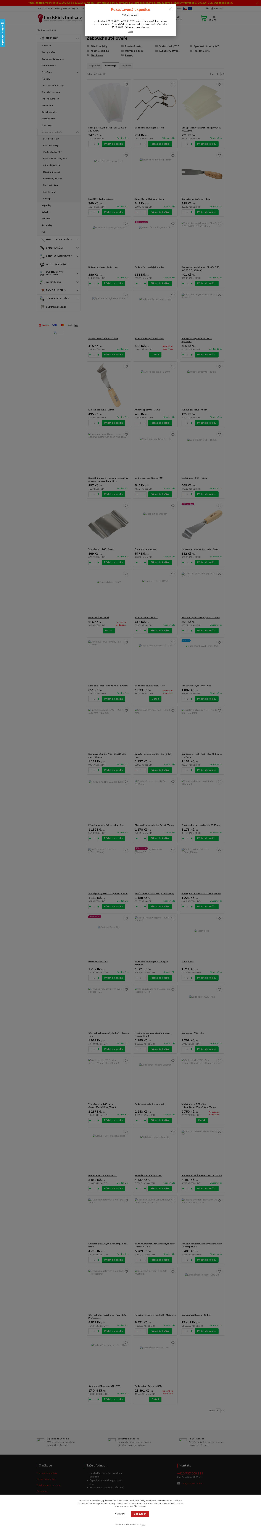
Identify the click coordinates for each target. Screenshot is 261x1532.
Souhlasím (140, 1514)
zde (143, 1524)
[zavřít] (170, 9)
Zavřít (130, 31)
